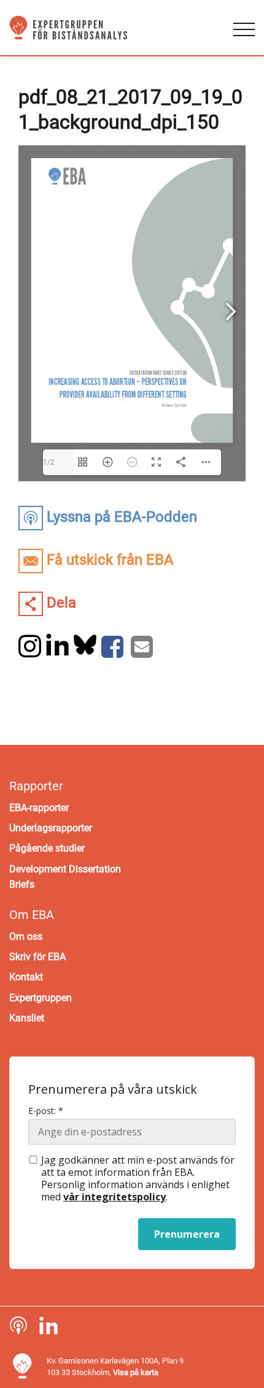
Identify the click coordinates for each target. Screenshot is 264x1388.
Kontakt (26, 977)
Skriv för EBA (37, 957)
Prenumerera (187, 1234)
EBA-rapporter (39, 808)
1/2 (49, 462)
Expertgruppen (40, 998)
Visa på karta (135, 1372)
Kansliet (26, 1018)
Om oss (25, 936)
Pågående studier (47, 848)
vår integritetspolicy (114, 1196)
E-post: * (45, 1110)
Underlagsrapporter (50, 828)
